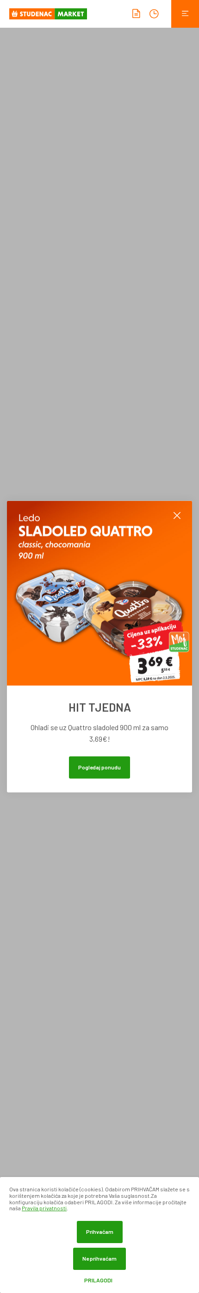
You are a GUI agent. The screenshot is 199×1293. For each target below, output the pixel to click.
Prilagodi (98, 1280)
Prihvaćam (99, 1231)
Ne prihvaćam (99, 1258)
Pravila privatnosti (44, 1208)
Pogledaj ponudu (99, 766)
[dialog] (99, 1235)
